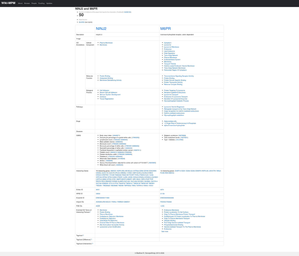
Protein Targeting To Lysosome (174, 90)
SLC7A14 (154, 181)
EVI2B (112, 175)
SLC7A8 (98, 183)
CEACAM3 (152, 171)
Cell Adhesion (104, 90)
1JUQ (162, 206)
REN (166, 173)
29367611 (137, 150)
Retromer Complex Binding (173, 84)
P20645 (169, 202)
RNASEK (108, 181)
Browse (27, 3)
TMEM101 (129, 183)
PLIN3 (162, 173)
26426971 (116, 135)
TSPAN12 (139, 185)
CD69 (141, 171)
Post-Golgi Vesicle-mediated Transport (177, 222)
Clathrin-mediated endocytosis (174, 113)
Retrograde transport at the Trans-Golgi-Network (180, 109)
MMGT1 (129, 179)
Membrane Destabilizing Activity (111, 80)
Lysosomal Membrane (171, 47)
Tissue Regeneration (107, 99)
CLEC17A (105, 173)
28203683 (152, 163)
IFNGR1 (120, 177)
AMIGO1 (114, 171)
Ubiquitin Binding (169, 220)
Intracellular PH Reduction (108, 220)
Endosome (167, 49)
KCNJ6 (135, 177)
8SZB (98, 206)
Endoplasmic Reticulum (108, 218)
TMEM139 (136, 183)
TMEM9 (120, 185)
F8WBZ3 (120, 202)
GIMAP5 (198, 171)
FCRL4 (137, 175)
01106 (162, 193)
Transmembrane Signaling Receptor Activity (179, 76)
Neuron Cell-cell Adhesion (108, 92)
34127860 (179, 139)
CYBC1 (129, 173)
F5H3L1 (114, 202)
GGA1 (183, 171)
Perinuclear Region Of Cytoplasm (175, 70)
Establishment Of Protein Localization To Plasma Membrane (184, 216)
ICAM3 (114, 177)
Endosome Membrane (171, 210)
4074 (162, 189)
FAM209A (118, 175)
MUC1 (139, 179)
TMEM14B (144, 183)
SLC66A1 (147, 181)
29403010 (113, 152)
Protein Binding (105, 76)
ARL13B (124, 171)
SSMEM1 (105, 183)
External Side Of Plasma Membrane (112, 222)
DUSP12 (178, 171)
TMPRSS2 (127, 185)
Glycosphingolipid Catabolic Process (176, 101)
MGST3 (124, 179)
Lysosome (167, 45)
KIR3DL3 (148, 177)
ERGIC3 (99, 175)
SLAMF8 (121, 181)
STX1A (111, 183)
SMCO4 (171, 173)
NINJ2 (101, 28)
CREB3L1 (123, 173)
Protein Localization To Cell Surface (176, 212)
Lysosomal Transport (171, 94)
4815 (97, 189)
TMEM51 (99, 185)
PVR (151, 179)
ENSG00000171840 (102, 198)
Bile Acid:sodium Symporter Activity (112, 225)
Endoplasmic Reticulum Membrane (111, 216)
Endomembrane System (172, 59)
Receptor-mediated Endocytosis (175, 92)
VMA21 (145, 185)
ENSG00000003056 (167, 198)
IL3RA (125, 177)
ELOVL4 (139, 173)
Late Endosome (169, 51)
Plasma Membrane (106, 43)
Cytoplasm (167, 43)
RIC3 (103, 181)
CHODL (98, 173)
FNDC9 (142, 175)
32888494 (124, 139)
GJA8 (151, 175)
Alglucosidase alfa (170, 121)
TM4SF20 (122, 183)
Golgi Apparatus (169, 53)
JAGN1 (130, 177)
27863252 (135, 137)
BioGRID (82, 22)
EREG (150, 173)
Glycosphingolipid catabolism (174, 115)
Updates (49, 3)
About (20, 3)
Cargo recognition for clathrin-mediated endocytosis (181, 111)
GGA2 (188, 171)
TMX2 (134, 185)
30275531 (184, 137)
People (34, 3)
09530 (98, 193)
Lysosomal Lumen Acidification (110, 227)
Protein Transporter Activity (173, 82)
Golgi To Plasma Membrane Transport (177, 218)
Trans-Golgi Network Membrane (174, 68)
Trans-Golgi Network (171, 55)
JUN (210, 171)
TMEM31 (151, 183)
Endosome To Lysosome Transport (176, 96)
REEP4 (98, 181)
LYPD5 (109, 179)
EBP (134, 173)
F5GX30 (163, 202)
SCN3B (114, 181)
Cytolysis (103, 96)
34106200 (121, 158)
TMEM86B (114, 185)
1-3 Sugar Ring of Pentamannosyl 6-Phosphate (180, 123)
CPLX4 (117, 173)
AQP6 (119, 171)
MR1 (134, 179)
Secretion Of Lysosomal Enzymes (175, 99)
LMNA (104, 179)
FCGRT (131, 175)
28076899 (182, 135)
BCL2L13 (131, 171)
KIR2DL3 (141, 177)
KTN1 (214, 171)
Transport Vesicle (170, 64)
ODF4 (143, 179)
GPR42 (104, 177)
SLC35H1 (141, 181)
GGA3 (193, 171)
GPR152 (99, 177)
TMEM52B (106, 185)
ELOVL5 (145, 173)
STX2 (116, 183)
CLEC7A (112, 173)
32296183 (127, 12)
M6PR (165, 28)
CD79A (146, 171)
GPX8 (110, 177)
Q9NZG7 (127, 202)
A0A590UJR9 (100, 202)
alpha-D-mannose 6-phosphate (174, 125)
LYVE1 (114, 179)
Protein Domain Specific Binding (175, 80)
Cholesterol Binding (106, 78)
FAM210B (125, 175)
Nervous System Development (110, 94)
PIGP (147, 179)
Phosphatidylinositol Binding (173, 225)
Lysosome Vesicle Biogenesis (174, 107)
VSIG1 (151, 185)
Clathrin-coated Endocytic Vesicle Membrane (179, 66)
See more (165, 231)
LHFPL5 (98, 179)
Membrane (103, 45)
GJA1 (147, 175)
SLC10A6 (134, 181)
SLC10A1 (127, 181)
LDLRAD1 (154, 177)
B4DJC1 (108, 202)
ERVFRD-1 (105, 175)
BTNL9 (136, 171)
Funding (41, 3)
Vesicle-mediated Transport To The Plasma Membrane (182, 227)
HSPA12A (205, 171)
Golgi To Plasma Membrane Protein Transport (179, 214)
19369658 (109, 160)
